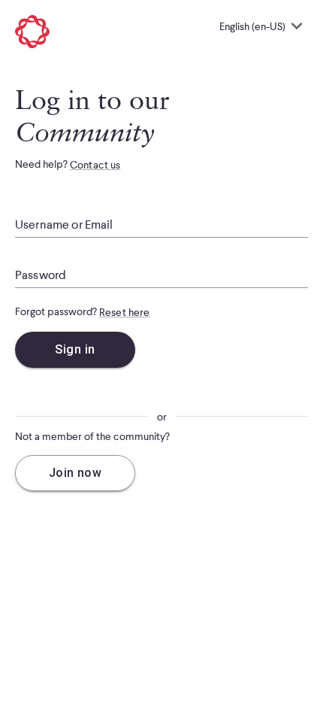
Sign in (75, 349)
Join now (75, 473)
